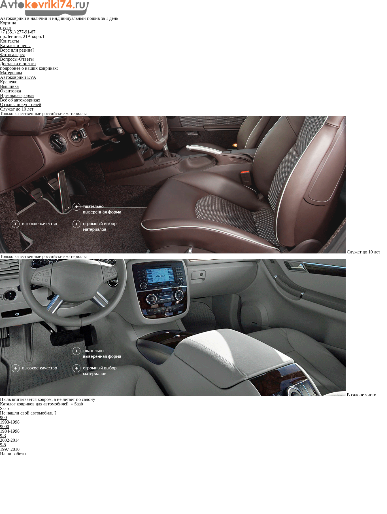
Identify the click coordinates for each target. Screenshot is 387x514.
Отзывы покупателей (20, 104)
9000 (4, 283)
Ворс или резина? (17, 50)
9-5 (3, 301)
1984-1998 (10, 288)
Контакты (9, 41)
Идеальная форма (17, 95)
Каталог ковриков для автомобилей (34, 261)
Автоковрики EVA (18, 77)
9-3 (3, 292)
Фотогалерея (12, 54)
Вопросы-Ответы (17, 59)
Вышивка (9, 86)
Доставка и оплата (18, 63)
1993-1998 (10, 279)
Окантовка (10, 90)
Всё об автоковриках (20, 100)
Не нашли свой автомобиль (26, 270)
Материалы (11, 72)
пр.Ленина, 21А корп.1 (22, 36)
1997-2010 (10, 306)
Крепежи (9, 81)
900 (3, 274)
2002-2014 (10, 297)
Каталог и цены (15, 45)
